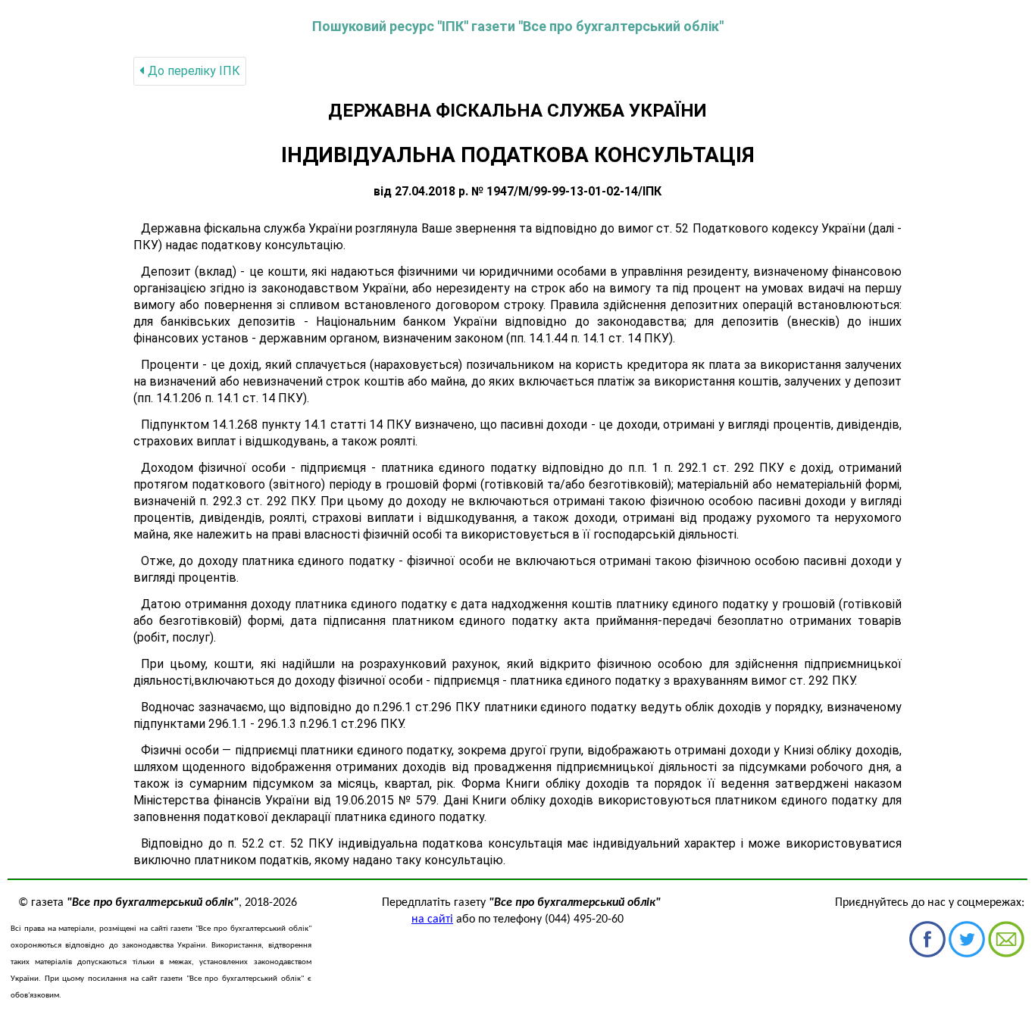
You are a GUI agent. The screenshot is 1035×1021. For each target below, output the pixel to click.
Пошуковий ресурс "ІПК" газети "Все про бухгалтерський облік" (518, 26)
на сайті (432, 919)
